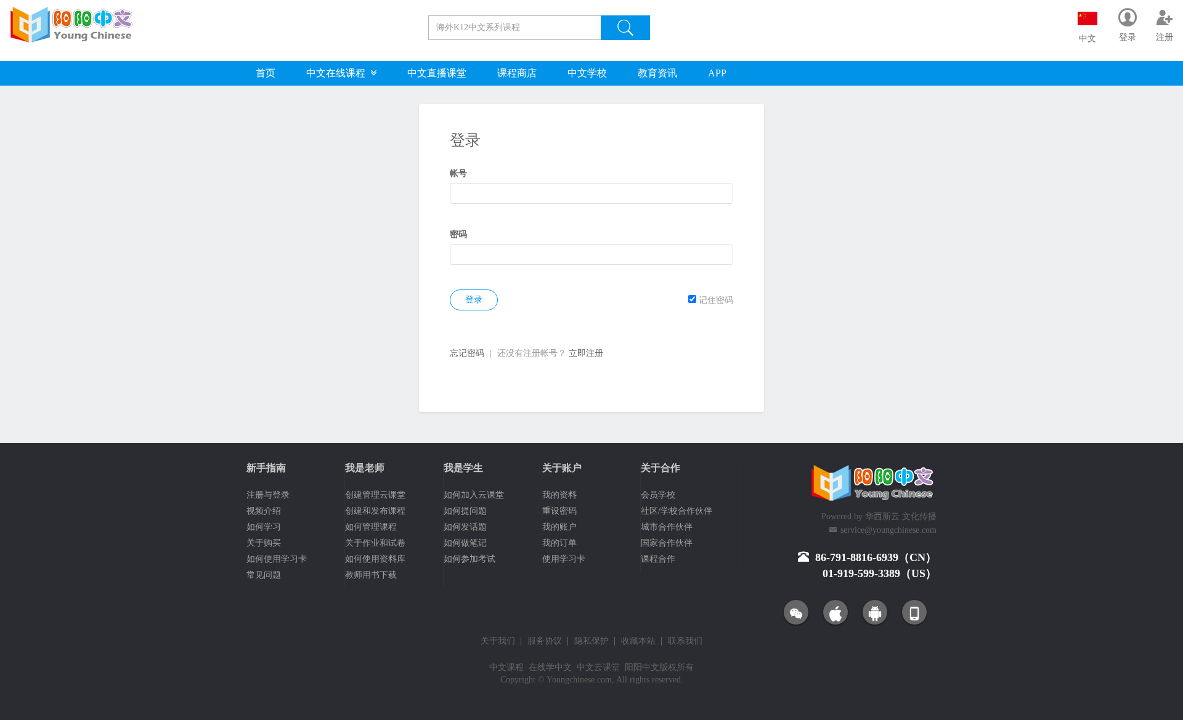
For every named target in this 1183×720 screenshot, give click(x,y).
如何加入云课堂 (474, 495)
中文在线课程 (338, 73)
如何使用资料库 (375, 559)
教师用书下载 (371, 575)
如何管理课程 (371, 527)
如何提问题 (465, 511)
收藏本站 (638, 641)
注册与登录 (268, 495)
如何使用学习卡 (276, 559)
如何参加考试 (469, 559)
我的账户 (559, 527)
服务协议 (544, 641)
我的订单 (559, 543)
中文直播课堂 (436, 73)
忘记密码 (467, 353)
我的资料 (559, 495)
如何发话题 (465, 527)
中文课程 (506, 667)
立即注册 (586, 353)
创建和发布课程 (375, 511)
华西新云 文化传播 (901, 516)
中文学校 (587, 73)
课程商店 (517, 73)
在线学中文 (550, 667)
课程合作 (658, 559)
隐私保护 (591, 641)
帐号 (458, 173)
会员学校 (658, 495)
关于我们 (498, 641)
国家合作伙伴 (667, 543)
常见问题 (263, 575)
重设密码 (559, 511)
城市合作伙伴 (667, 527)
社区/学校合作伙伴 (676, 511)
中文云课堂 (598, 667)
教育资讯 (657, 73)
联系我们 (685, 641)
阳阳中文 (642, 667)
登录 (473, 299)
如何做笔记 (465, 543)
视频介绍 (263, 511)
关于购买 (263, 543)
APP (717, 73)
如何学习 (263, 527)
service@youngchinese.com (888, 530)
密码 (458, 234)
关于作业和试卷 (375, 543)
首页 (265, 73)
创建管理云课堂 (375, 495)
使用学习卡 (563, 559)
